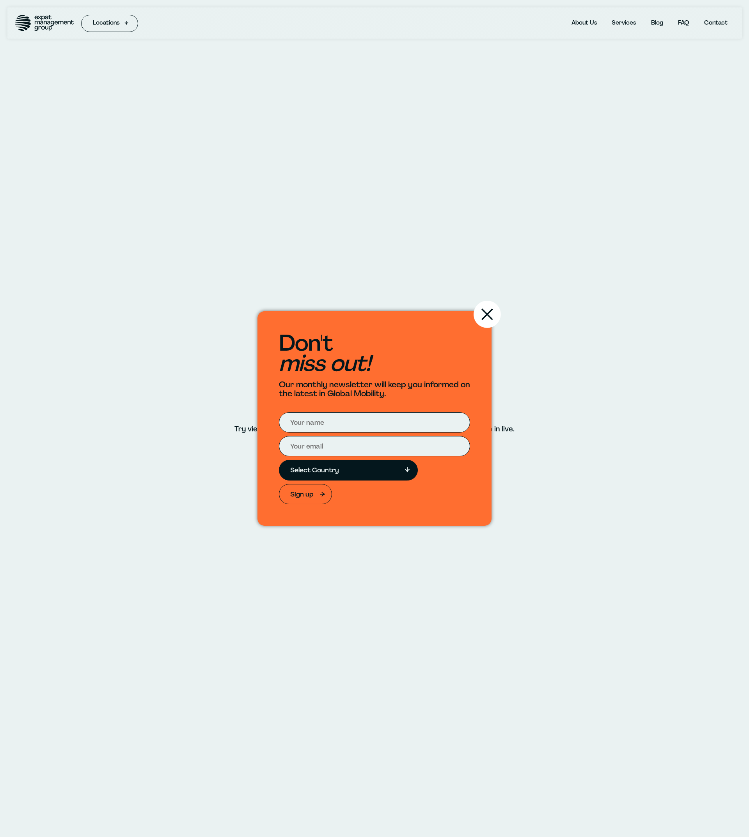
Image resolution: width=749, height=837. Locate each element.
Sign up (302, 494)
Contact (716, 23)
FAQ (683, 23)
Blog (657, 23)
